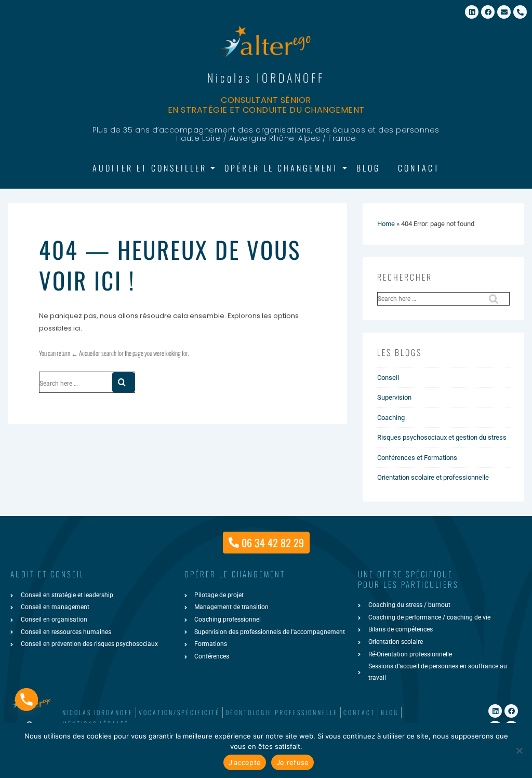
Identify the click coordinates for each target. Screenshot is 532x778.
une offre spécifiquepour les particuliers (408, 579)
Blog (368, 168)
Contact (419, 168)
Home (386, 224)
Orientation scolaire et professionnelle (433, 477)
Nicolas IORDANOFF (266, 77)
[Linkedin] (471, 12)
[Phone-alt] (520, 12)
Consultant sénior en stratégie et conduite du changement (266, 105)
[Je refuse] (519, 750)
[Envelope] (504, 12)
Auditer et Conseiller (149, 168)
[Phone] (26, 699)
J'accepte (245, 762)
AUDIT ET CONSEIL (47, 573)
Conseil (388, 377)
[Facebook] (488, 12)
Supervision (394, 397)
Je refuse (292, 762)
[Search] (123, 382)
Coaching (391, 417)
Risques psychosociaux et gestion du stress (442, 437)
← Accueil (83, 353)
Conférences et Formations (417, 457)
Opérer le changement (281, 168)
